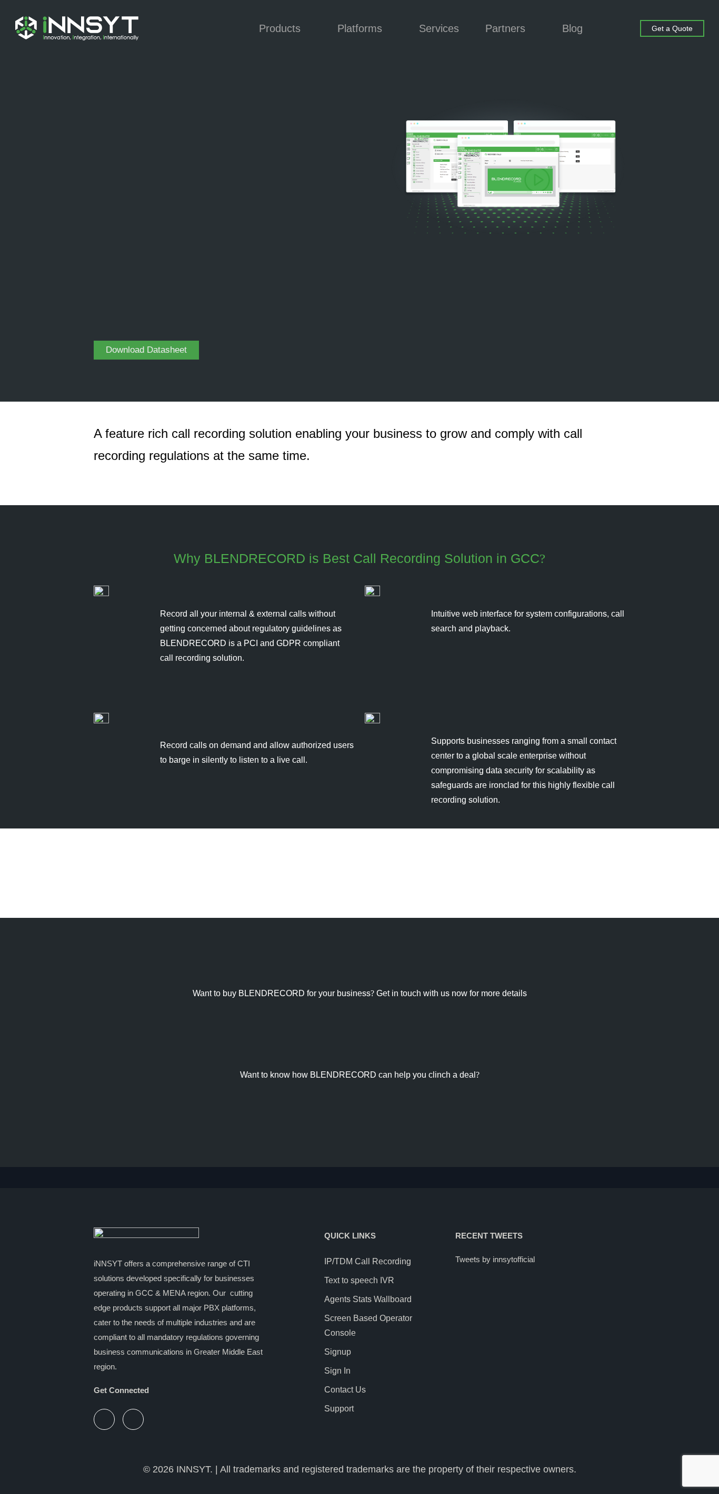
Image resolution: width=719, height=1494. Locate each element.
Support (339, 1408)
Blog (572, 28)
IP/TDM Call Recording (367, 1261)
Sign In (337, 1370)
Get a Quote (672, 28)
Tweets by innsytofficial (495, 1259)
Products (280, 28)
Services (439, 28)
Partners (505, 28)
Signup (337, 1351)
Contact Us (345, 1389)
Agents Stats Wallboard (368, 1299)
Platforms (359, 28)
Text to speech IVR (359, 1280)
